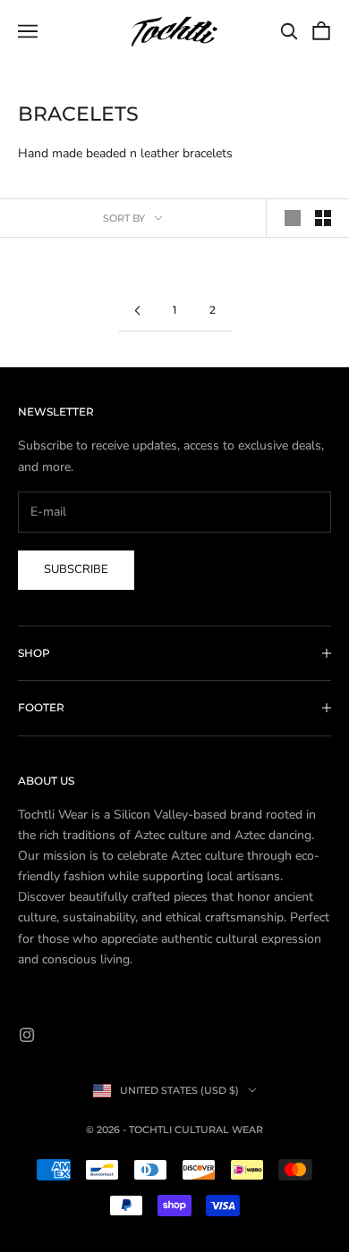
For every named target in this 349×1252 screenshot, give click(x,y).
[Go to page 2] (137, 310)
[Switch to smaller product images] (323, 218)
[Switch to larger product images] (293, 218)
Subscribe (76, 569)
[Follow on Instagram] (27, 1035)
